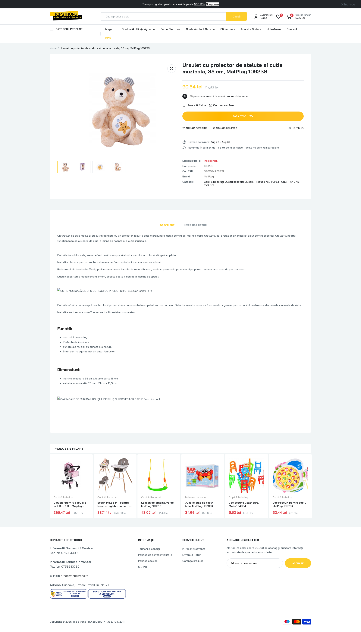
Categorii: (188, 181)
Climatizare (227, 29)
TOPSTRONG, (279, 181)
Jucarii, (250, 181)
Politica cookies (148, 561)
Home (53, 48)
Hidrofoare (274, 29)
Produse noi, (263, 181)
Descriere (167, 225)
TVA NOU (209, 185)
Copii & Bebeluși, (214, 181)
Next (311, 486)
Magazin (110, 29)
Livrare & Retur (195, 225)
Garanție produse (192, 561)
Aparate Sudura (251, 29)
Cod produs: (189, 166)
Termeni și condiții (149, 549)
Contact (292, 29)
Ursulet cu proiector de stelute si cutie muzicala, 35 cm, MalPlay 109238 (232, 68)
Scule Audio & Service (200, 29)
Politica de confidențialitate (155, 555)
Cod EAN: (187, 171)
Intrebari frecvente (193, 549)
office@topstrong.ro (74, 576)
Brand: (186, 176)
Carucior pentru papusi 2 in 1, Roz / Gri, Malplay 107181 (70, 504)
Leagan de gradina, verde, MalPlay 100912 (157, 504)
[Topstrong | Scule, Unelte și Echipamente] (66, 16)
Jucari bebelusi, (235, 181)
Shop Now (212, 4)
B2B (108, 38)
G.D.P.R (142, 567)
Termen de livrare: (199, 142)
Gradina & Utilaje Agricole (138, 29)
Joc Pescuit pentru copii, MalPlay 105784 (289, 504)
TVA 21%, (294, 181)
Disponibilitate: (191, 160)
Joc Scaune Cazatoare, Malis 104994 (244, 504)
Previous (50, 486)
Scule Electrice (170, 29)
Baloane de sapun (196, 497)
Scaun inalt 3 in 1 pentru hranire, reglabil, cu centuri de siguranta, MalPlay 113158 (114, 504)
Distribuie (298, 128)
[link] (85, 464)
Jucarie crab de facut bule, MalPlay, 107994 (199, 504)
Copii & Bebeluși (63, 497)
